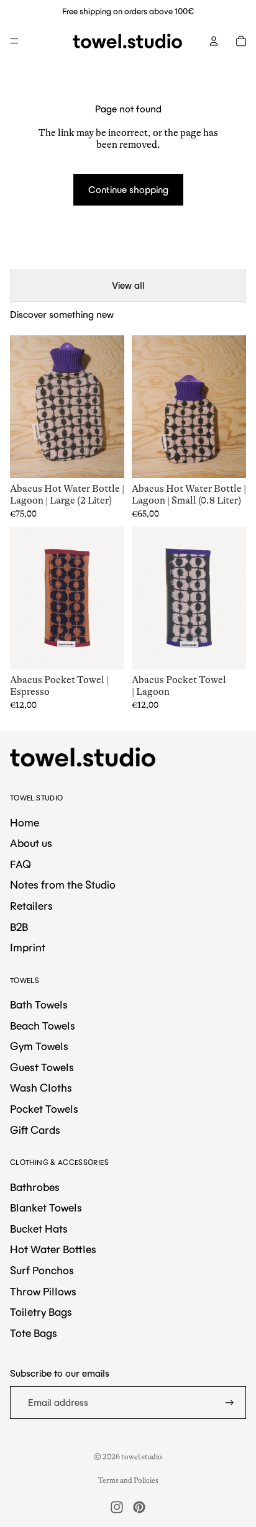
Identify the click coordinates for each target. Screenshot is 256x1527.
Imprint (27, 947)
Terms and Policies (128, 1480)
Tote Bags (33, 1333)
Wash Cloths (41, 1088)
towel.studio (141, 1456)
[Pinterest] (139, 1507)
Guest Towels (42, 1067)
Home (24, 823)
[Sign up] (229, 1402)
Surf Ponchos (42, 1270)
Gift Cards (35, 1130)
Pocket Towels (44, 1109)
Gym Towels (39, 1046)
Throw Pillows (43, 1291)
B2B (19, 927)
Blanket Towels (46, 1208)
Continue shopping (128, 189)
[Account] (213, 41)
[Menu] (14, 41)
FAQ (20, 864)
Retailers (31, 906)
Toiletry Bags (41, 1312)
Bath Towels (39, 1005)
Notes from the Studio (63, 885)
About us (31, 843)
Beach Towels (42, 1026)
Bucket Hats (39, 1229)
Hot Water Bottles (53, 1249)
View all (128, 285)
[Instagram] (116, 1507)
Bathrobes (35, 1187)
